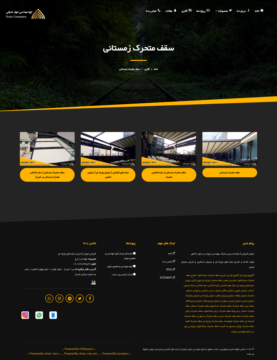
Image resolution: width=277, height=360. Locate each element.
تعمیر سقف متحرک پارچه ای (215, 280)
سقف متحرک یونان (245, 326)
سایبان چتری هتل (211, 301)
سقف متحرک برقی (194, 311)
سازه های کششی (228, 285)
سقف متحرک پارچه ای (213, 321)
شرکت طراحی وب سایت (122, 274)
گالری (184, 11)
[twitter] (80, 298)
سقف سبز (249, 306)
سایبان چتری (248, 301)
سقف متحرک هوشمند (234, 321)
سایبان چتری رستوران (231, 301)
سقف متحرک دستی (227, 316)
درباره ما (241, 11)
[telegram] (69, 298)
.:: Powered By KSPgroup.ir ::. (79, 349)
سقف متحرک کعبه (194, 321)
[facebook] (90, 298)
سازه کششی (214, 285)
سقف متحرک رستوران (207, 316)
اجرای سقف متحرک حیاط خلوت (211, 275)
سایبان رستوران (200, 290)
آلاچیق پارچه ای (246, 275)
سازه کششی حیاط (199, 285)
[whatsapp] (49, 298)
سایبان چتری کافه (194, 301)
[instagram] (59, 298)
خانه (257, 11)
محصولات (222, 11)
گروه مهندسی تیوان (240, 331)
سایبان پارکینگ (192, 295)
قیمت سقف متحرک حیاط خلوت (210, 326)
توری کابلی (196, 280)
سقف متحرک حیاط (245, 316)
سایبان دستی (215, 290)
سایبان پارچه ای (207, 295)
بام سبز (232, 280)
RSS (169, 270)
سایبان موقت (240, 295)
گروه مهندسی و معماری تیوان (120, 266)
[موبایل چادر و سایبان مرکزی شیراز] (52, 316)
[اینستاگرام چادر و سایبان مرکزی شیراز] (25, 316)
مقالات (169, 11)
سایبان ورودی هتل (225, 295)
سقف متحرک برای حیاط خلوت (217, 311)
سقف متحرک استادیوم (221, 306)
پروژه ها (201, 11)
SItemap (166, 278)
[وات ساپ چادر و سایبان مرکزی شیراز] (38, 316)
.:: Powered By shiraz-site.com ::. (81, 354)
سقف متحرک (238, 306)
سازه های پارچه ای (245, 285)
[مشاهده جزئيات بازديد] (93, 283)
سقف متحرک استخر (200, 306)
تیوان (188, 280)
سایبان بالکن (228, 290)
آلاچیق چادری (233, 275)
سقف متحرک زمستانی (129, 69)
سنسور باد (231, 326)
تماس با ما (151, 11)
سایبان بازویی (240, 290)
